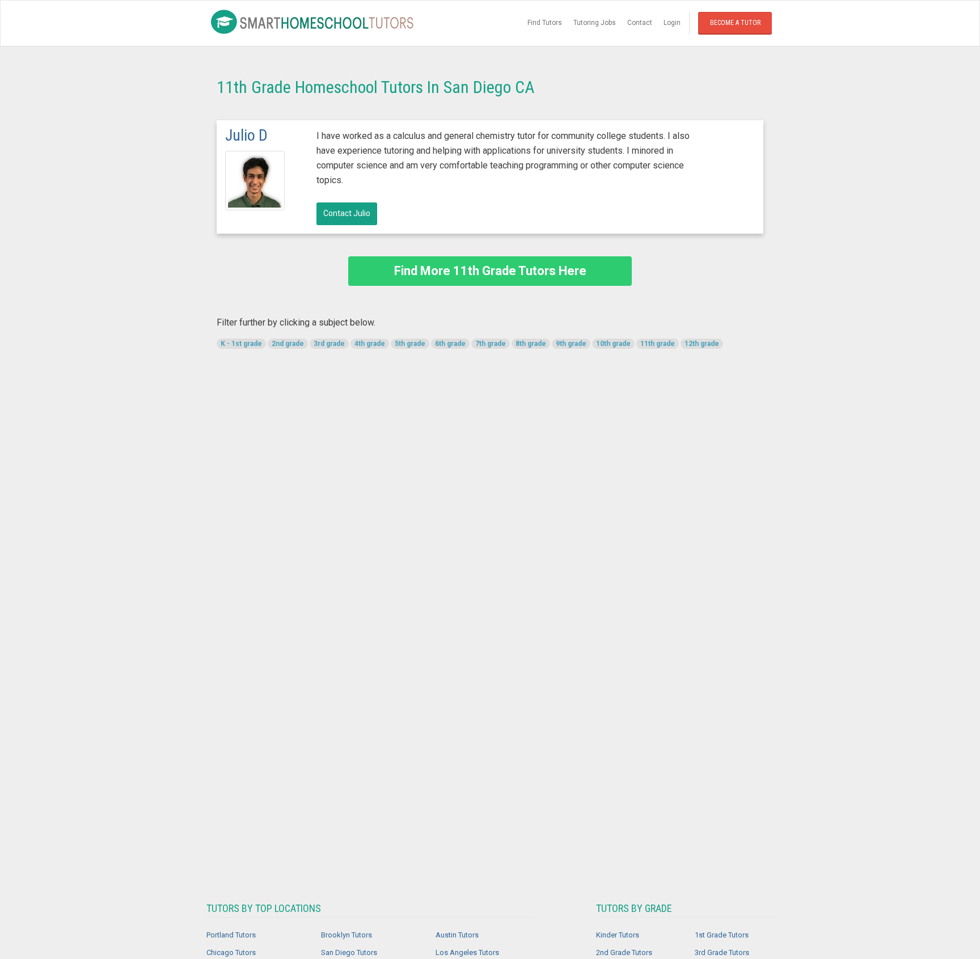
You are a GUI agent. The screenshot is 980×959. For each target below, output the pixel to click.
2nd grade (288, 344)
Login (672, 23)
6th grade (450, 344)
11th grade (657, 344)
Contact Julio (346, 213)
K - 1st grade (241, 344)
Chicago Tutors (231, 952)
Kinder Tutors (617, 935)
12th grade (702, 344)
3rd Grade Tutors (722, 952)
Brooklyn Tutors (346, 935)
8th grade (531, 344)
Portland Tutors (231, 935)
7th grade (490, 344)
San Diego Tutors (349, 952)
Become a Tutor (735, 23)
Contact (639, 23)
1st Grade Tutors (722, 935)
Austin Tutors (457, 935)
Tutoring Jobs (594, 23)
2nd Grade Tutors (624, 952)
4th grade (369, 344)
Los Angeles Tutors (467, 952)
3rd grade (329, 344)
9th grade (571, 344)
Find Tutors (544, 23)
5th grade (410, 344)
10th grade (613, 344)
